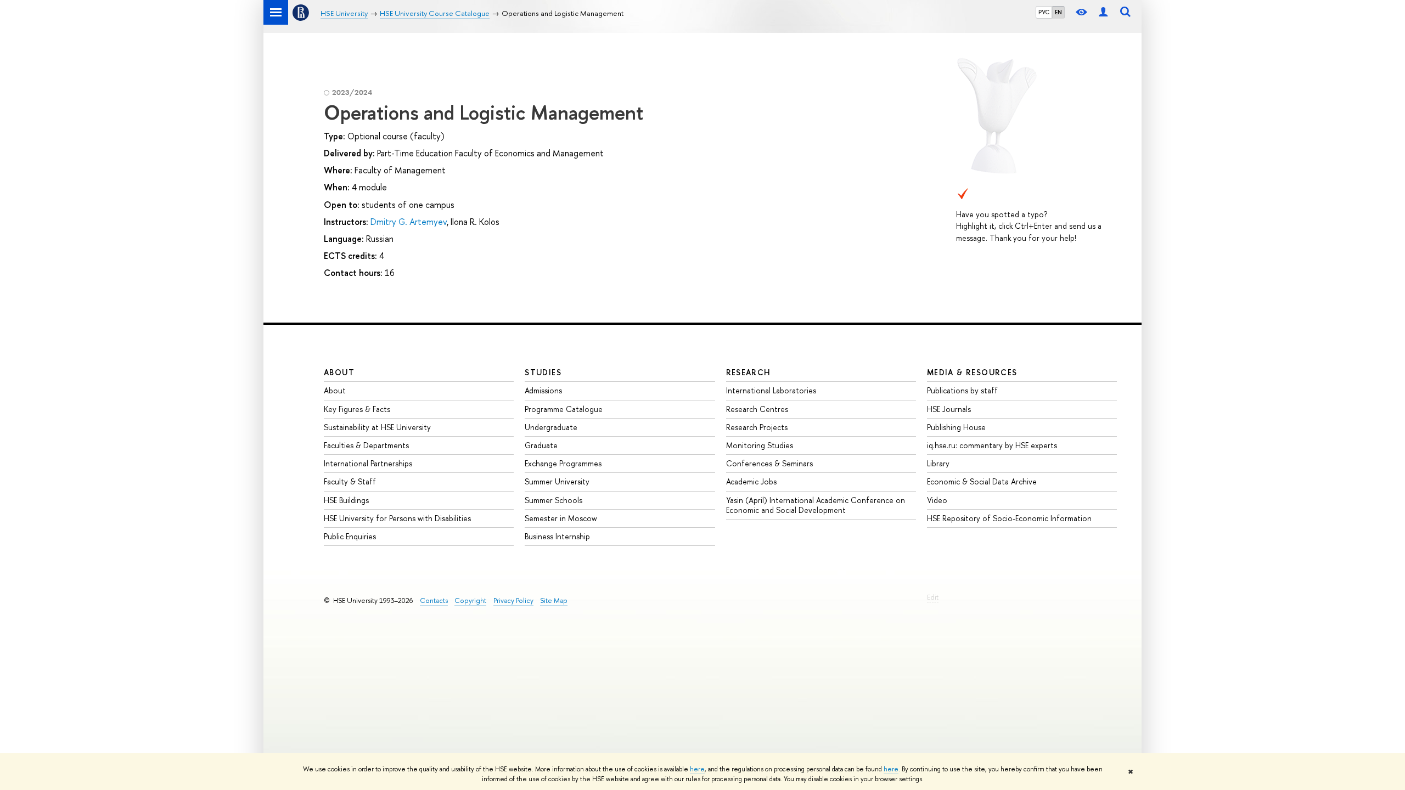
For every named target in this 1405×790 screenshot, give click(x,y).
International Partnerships (368, 463)
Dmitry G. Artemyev (408, 222)
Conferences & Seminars (769, 463)
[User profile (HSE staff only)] (1103, 12)
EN (1058, 12)
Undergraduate (551, 427)
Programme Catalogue (564, 409)
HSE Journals (949, 409)
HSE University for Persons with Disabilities (397, 518)
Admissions (543, 390)
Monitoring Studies (759, 445)
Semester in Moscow (561, 518)
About (339, 372)
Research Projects (757, 427)
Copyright (470, 600)
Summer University (557, 481)
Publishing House (956, 427)
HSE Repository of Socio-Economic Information (1009, 518)
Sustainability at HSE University (377, 427)
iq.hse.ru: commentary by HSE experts (992, 445)
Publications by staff (962, 390)
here (697, 769)
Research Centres (757, 409)
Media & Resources (972, 372)
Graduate (541, 445)
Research (748, 372)
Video (937, 500)
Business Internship (557, 536)
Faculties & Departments (366, 445)
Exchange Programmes (563, 463)
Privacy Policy (513, 600)
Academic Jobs (751, 481)
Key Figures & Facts (357, 409)
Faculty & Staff (350, 481)
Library (938, 463)
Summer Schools (553, 500)
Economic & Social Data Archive (982, 481)
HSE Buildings (346, 500)
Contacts (434, 600)
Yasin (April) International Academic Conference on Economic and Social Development (815, 505)
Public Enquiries (350, 536)
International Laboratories (771, 390)
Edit (932, 597)
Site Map (553, 600)
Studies (543, 372)
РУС (1043, 12)
